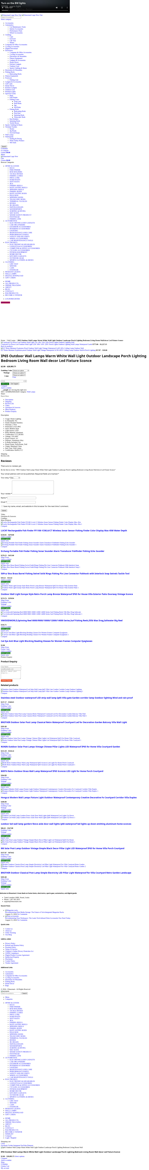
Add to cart (5, 384)
